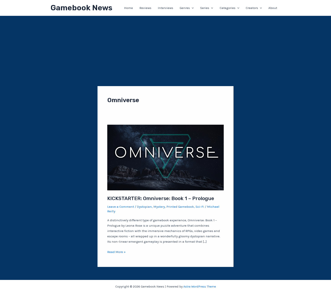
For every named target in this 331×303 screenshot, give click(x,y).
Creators (252, 8)
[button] (192, 7)
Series (204, 8)
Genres (185, 8)
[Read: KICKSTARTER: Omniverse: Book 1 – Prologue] (165, 157)
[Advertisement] (165, 44)
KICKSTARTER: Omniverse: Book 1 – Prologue (160, 198)
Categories (227, 8)
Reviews (145, 8)
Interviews (165, 8)
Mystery (159, 206)
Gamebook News (81, 7)
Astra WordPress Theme (199, 286)
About (272, 8)
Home (128, 8)
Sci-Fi (200, 206)
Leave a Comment (120, 206)
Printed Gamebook (180, 206)
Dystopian (144, 206)
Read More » (116, 252)
